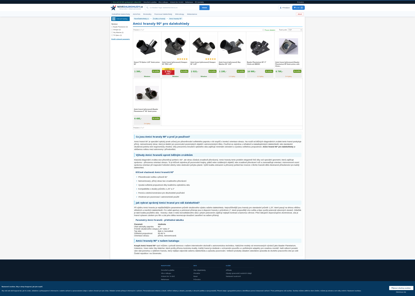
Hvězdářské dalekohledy (121, 14)
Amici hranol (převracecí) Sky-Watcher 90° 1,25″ (230, 63)
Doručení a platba (150, 2)
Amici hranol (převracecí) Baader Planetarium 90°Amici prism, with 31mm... (287, 64)
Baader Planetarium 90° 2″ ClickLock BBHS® (256, 63)
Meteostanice (192, 14)
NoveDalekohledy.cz (141, 19)
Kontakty (200, 2)
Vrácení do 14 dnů (176, 2)
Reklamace (189, 2)
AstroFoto (136, 14)
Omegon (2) (117, 29)
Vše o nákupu (163, 2)
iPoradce (196, 273)
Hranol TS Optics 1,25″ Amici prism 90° (147, 63)
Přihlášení (286, 8)
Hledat (204, 8)
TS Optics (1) (117, 35)
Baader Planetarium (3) (120, 27)
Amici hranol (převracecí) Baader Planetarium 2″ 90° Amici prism (146, 110)
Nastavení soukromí (233, 276)
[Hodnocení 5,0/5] (182, 59)
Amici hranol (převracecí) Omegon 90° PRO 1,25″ (174, 63)
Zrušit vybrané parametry (120, 39)
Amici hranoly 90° (175, 19)
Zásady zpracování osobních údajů (239, 273)
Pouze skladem (270, 30)
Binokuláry (147, 14)
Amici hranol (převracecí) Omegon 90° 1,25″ (203, 63)
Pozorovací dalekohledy (163, 14)
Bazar (195, 276)
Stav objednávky (199, 270)
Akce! (300, 14)
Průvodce (300, 2)
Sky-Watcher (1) (118, 32)
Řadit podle (283, 30)
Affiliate (229, 270)
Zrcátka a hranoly (159, 19)
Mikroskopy (179, 14)
